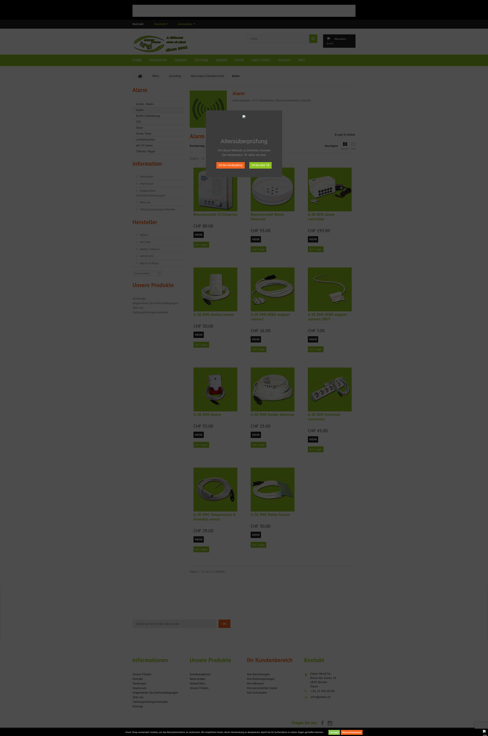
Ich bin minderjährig (230, 165)
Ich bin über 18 (260, 165)
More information (351, 732)
